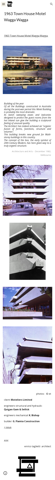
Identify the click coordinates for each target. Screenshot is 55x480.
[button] (3, 4)
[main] (27, 17)
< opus (7, 427)
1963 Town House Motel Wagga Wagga (26, 35)
